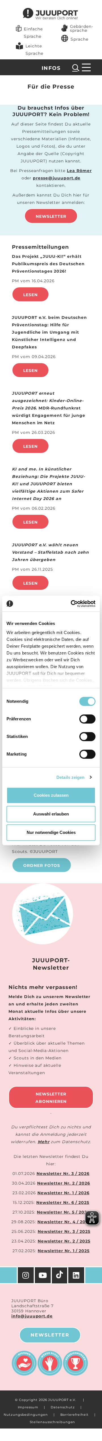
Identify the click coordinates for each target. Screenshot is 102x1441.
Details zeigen (70, 777)
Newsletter (51, 216)
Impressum (28, 1407)
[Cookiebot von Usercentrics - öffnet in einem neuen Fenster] (71, 603)
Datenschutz (63, 1407)
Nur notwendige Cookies (51, 832)
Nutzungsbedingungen (26, 1415)
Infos (51, 68)
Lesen (30, 294)
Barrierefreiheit (74, 1415)
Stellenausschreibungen (52, 1422)
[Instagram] (26, 1275)
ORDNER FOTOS (41, 865)
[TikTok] (60, 1275)
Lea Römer (79, 170)
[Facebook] (76, 1275)
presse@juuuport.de (56, 178)
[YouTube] (43, 1275)
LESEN (30, 446)
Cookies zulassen (51, 795)
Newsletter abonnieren (51, 1097)
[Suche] (76, 67)
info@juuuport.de (32, 1316)
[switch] (87, 718)
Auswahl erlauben (51, 814)
